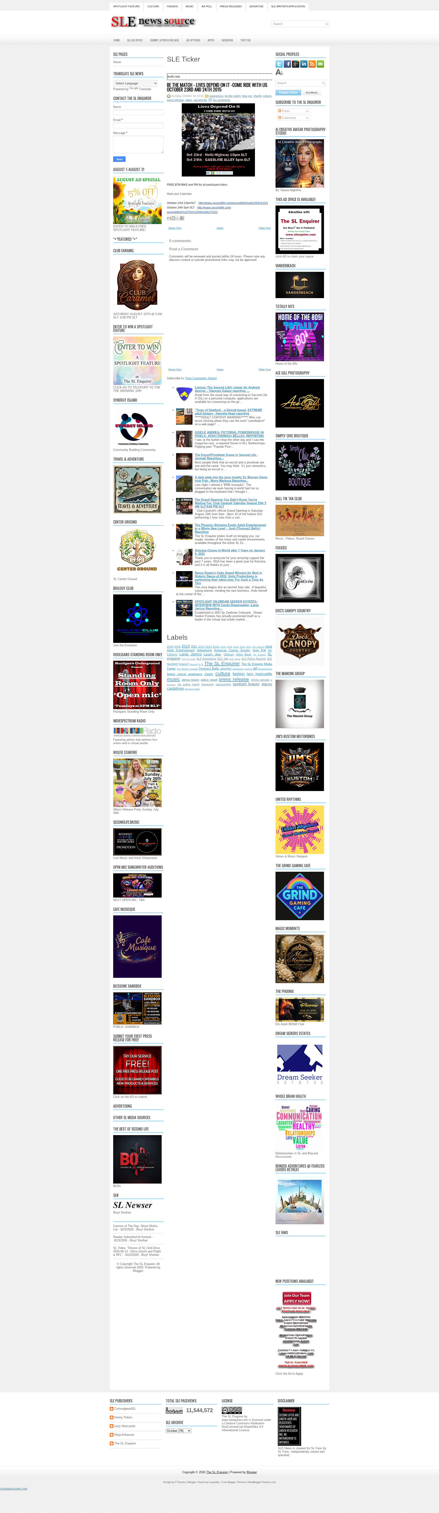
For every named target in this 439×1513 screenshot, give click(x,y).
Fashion (172, 6)
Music (190, 6)
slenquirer (207, 684)
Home (117, 40)
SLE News (234, 659)
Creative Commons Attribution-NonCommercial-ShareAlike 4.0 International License (243, 1427)
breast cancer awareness (184, 674)
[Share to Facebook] (182, 218)
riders (188, 100)
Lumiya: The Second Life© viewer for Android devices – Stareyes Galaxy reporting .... (227, 389)
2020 (242, 647)
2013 (209, 646)
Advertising (204, 650)
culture (267, 96)
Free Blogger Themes (234, 1482)
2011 (194, 646)
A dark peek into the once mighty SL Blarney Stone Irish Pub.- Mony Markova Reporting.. (231, 479)
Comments (288, 118)
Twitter (245, 40)
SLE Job (222, 658)
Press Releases (231, 6)
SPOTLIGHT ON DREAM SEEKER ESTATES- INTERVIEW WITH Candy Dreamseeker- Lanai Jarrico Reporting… (227, 605)
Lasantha (214, 1482)
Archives (312, 92)
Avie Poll (259, 650)
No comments (221, 100)
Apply (211, 40)
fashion (239, 674)
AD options (258, 647)
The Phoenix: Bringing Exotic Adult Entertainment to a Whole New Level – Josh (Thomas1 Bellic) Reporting (230, 528)
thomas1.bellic (192, 689)
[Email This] (169, 218)
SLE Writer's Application (288, 6)
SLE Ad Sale (188, 659)
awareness (216, 96)
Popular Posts (288, 92)
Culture (153, 6)
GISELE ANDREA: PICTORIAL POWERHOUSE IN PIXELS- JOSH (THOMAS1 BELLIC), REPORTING (229, 434)
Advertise (256, 6)
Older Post (265, 228)
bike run (247, 96)
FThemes (180, 1482)
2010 (186, 646)
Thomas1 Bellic (209, 668)
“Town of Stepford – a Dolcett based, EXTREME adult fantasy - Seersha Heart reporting (228, 411)
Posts (285, 111)
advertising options (242, 669)
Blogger (138, 1270)
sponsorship (223, 684)
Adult (268, 646)
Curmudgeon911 (125, 1408)
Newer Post (174, 228)
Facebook (227, 40)
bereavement (265, 669)
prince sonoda (260, 679)
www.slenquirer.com (235, 1420)
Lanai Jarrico (190, 654)
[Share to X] (177, 218)
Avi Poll (206, 6)
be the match (233, 96)
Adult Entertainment (181, 650)
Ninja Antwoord (124, 1434)
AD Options (193, 40)
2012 (201, 646)
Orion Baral (243, 654)
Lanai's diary (212, 654)
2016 (223, 647)
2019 (236, 647)
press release (175, 100)
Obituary (229, 654)
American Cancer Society (232, 650)
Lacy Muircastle (124, 1426)
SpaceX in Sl (196, 664)
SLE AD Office (135, 40)
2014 (216, 646)
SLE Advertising (206, 658)
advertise (226, 668)
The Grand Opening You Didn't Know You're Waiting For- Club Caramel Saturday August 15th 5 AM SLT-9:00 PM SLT (230, 503)
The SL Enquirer (222, 663)
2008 (170, 646)
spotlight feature (246, 684)
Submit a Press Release (164, 40)
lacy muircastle (259, 674)
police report (209, 680)
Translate (145, 89)
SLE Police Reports (253, 658)
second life (200, 100)
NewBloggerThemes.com (262, 1482)
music (173, 679)
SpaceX (184, 664)
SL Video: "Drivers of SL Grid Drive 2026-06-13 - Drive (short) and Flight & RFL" (137, 1251)
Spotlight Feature (126, 6)
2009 (177, 646)
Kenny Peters (123, 1417)
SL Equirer (259, 654)
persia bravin (190, 680)
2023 (249, 647)
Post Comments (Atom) (201, 378)
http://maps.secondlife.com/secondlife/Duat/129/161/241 (233, 203)
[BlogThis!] (173, 218)
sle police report (188, 684)
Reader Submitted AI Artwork (132, 1237)
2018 (229, 647)
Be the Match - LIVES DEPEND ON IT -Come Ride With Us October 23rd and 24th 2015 (217, 87)
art (255, 668)
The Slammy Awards (187, 669)
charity (258, 96)
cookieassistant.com (13, 1488)
